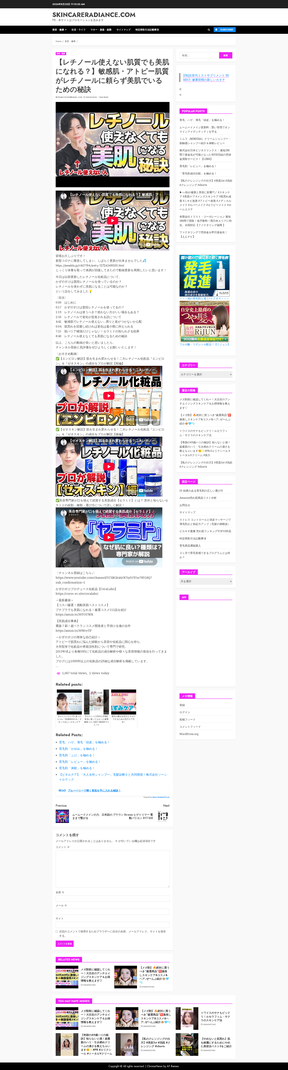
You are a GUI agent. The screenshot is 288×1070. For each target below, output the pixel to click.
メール (61, 905)
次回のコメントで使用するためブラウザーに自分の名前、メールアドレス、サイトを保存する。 (112, 934)
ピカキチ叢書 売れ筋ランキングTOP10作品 (205, 531)
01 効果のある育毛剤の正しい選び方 (201, 490)
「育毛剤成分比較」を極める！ (198, 173)
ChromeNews (154, 1066)
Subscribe (226, 29)
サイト (60, 918)
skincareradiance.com (94, 14)
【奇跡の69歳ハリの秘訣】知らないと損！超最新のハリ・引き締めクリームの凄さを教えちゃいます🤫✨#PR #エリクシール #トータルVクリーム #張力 (96, 1046)
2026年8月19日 (149, 1050)
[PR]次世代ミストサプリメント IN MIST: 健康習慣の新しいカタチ (206, 77)
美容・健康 (58, 29)
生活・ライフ (79, 29)
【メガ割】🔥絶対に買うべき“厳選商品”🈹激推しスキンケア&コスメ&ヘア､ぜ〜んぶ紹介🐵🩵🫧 (155, 975)
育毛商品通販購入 (190, 546)
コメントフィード (190, 727)
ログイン (185, 712)
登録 (182, 705)
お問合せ (185, 505)
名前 (60, 892)
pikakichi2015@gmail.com (70, 97)
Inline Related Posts (161, 797)
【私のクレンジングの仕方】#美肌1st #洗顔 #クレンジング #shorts (206, 183)
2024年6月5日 (91, 97)
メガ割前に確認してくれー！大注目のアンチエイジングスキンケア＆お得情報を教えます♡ (95, 975)
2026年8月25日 (89, 985)
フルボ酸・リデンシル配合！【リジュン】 (205, 344)
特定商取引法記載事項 (147, 29)
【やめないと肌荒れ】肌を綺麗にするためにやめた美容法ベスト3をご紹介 (216, 1042)
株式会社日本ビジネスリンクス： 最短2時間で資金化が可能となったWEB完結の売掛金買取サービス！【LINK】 (205, 155)
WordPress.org (189, 734)
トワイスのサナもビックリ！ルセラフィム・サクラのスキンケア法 (215, 1016)
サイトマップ (123, 29)
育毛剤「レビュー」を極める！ (198, 166)
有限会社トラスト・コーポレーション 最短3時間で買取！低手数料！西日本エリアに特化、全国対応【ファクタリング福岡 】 (206, 221)
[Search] (209, 29)
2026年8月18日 (209, 1050)
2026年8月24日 (209, 1024)
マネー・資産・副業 (101, 29)
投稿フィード (188, 719)
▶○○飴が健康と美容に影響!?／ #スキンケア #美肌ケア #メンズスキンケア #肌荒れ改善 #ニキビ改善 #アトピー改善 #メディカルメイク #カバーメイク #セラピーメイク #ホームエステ (205, 200)
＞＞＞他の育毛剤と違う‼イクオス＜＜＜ (204, 299)
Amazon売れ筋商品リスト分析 (198, 498)
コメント (63, 847)
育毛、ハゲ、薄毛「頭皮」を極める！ (202, 120)
